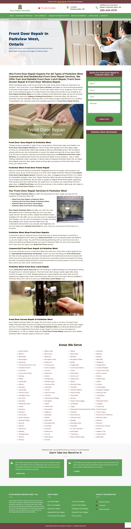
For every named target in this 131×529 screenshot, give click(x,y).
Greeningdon (101, 387)
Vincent (21, 437)
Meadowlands (101, 409)
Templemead (23, 434)
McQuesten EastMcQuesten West (82, 409)
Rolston (21, 426)
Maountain (48, 409)
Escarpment (48, 379)
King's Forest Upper (77, 401)
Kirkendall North (102, 401)
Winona (21, 440)
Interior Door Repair (79, 505)
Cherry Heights (49, 368)
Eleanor (99, 376)
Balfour (21, 354)
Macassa (22, 409)
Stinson (99, 428)
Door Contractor (40, 16)
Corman (47, 370)
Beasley (99, 354)
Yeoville (47, 440)
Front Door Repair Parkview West (38, 19)
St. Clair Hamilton (76, 428)
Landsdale (74, 404)
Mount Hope (100, 412)
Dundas (21, 376)
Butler (72, 362)
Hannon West (75, 392)
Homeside (74, 395)
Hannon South (49, 392)
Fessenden (22, 381)
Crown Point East (102, 370)
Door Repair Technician (24, 16)
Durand (47, 376)
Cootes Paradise (102, 368)
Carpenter (100, 362)
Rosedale (47, 426)
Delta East (48, 373)
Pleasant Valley (24, 420)
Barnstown (48, 354)
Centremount (49, 365)
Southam (47, 428)
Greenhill (73, 387)
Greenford (48, 387)
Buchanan (22, 362)
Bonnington (23, 359)
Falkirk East (74, 379)
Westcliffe (100, 437)
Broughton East (50, 359)
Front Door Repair (78, 501)
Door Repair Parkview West (20, 19)
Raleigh (73, 420)
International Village (51, 398)
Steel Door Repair (53, 509)
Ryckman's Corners (103, 426)
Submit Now (104, 119)
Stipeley (21, 431)
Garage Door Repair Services (58, 16)
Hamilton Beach (76, 390)
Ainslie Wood (23, 351)
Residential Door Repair (56, 512)
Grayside (22, 387)
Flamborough (49, 381)
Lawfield (99, 404)
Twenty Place (101, 434)
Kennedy (22, 401)
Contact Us (103, 16)
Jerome (73, 398)
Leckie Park (48, 406)
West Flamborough (77, 437)
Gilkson (21, 384)
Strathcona (48, 431)
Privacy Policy (77, 516)
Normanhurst (75, 415)
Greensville (22, 390)
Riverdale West (75, 423)
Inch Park (22, 398)
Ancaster (99, 351)
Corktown (22, 370)
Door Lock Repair (53, 505)
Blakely (99, 357)
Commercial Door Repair (56, 516)
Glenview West (75, 384)
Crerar (72, 370)
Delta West (74, 373)
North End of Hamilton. (104, 415)
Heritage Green (24, 395)
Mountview (23, 415)
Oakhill (46, 417)
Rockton (99, 423)
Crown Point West (25, 373)
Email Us (102, 505)
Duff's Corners (101, 373)
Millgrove (47, 412)
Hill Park (47, 395)
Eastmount (74, 376)
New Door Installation (78, 16)
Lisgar (72, 406)
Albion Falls (48, 351)
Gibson (72, 381)
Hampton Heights (102, 390)
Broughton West (76, 359)
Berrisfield (22, 357)
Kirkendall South (24, 404)
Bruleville (99, 359)
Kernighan (48, 401)
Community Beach (77, 368)
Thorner (47, 434)
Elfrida (21, 379)
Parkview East (75, 417)
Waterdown (48, 437)
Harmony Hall (101, 392)
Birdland (73, 357)
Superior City (100, 431)
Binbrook (47, 357)
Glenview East (49, 384)
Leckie (21, 406)
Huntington (100, 395)
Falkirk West (100, 379)
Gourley (99, 384)
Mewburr (22, 412)
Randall (99, 420)
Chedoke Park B (24, 368)
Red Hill (21, 423)
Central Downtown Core (27, 365)
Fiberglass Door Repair (80, 509)
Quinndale (48, 420)
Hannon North (24, 392)
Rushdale (73, 426)
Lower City (100, 406)
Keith (98, 398)
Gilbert (98, 381)
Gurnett (47, 390)
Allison (72, 351)
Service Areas (93, 16)
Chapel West (101, 365)
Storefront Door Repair (80, 512)
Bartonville (74, 354)
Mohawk (73, 412)
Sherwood (22, 428)
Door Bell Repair (53, 501)
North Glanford (24, 417)
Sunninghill (74, 431)
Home (12, 16)
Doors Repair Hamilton (64, 526)
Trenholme (74, 434)
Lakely (46, 404)
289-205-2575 (108, 10)
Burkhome (48, 362)
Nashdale (47, 415)
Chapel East (74, 365)
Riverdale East (49, 423)
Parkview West (101, 417)
